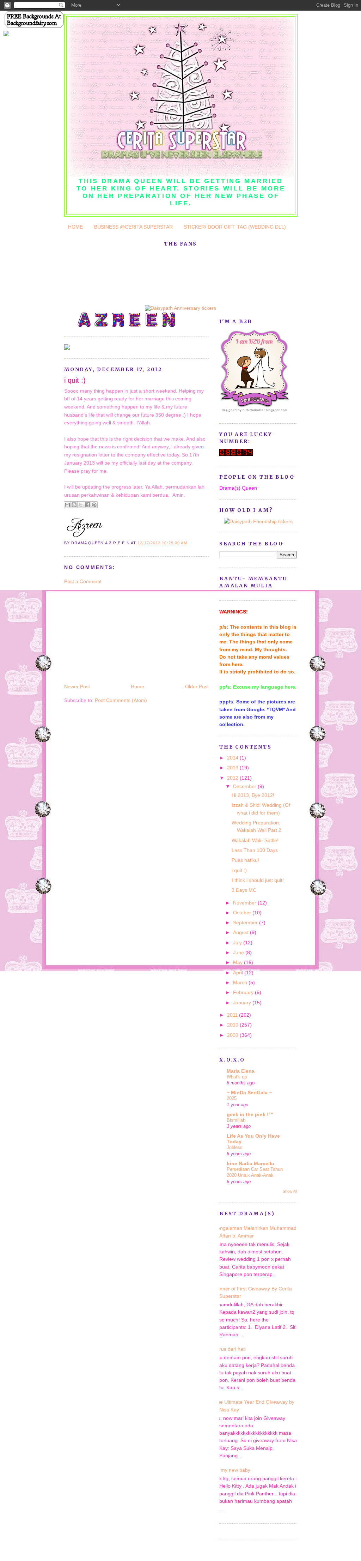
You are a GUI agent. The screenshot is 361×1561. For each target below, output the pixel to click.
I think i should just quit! (258, 880)
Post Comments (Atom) (121, 700)
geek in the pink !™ (250, 1114)
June (239, 952)
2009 (233, 1035)
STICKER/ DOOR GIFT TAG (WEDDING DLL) (235, 227)
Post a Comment (83, 581)
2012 (233, 778)
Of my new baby (232, 1470)
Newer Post (77, 686)
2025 (232, 1098)
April (238, 972)
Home (137, 686)
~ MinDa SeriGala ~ (249, 1092)
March (241, 982)
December (245, 786)
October (242, 912)
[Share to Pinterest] (94, 504)
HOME (75, 227)
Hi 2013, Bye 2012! (253, 795)
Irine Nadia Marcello (250, 1163)
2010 (233, 1025)
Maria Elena (241, 1071)
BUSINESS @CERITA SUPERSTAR (133, 227)
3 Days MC (244, 890)
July (238, 942)
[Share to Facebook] (87, 504)
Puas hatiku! (245, 860)
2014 (233, 758)
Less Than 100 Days (255, 850)
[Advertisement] (117, 633)
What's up (237, 1076)
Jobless (235, 1147)
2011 (233, 1015)
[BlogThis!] (74, 504)
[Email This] (67, 504)
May (238, 962)
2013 (233, 767)
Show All (290, 1191)
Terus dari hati (230, 1349)
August (241, 932)
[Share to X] (80, 504)
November (245, 903)
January (242, 1002)
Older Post (197, 686)
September (246, 922)
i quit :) (75, 380)
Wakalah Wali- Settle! (255, 840)
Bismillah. (237, 1120)
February (244, 992)
